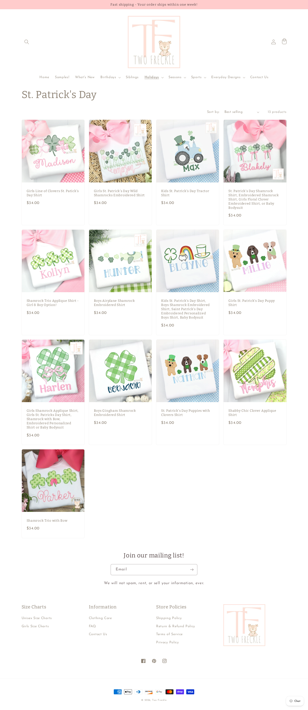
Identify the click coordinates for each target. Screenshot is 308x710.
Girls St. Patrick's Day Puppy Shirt (251, 303)
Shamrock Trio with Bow (47, 521)
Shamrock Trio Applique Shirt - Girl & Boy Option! (53, 303)
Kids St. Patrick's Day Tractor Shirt (185, 193)
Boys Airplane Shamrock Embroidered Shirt (114, 303)
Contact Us (98, 634)
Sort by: (213, 112)
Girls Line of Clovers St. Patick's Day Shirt (53, 193)
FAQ (92, 626)
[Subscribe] (191, 569)
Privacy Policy (167, 642)
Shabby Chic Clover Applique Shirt (252, 413)
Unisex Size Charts (37, 618)
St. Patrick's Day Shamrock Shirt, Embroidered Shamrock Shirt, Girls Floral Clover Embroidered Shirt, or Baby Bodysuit (253, 199)
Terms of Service (169, 634)
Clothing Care (100, 618)
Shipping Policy (169, 618)
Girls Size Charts (35, 626)
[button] (27, 42)
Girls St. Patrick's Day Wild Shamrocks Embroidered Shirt (119, 193)
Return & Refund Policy (175, 626)
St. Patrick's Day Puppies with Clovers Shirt (185, 413)
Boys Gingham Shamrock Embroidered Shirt (115, 413)
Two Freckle (159, 700)
